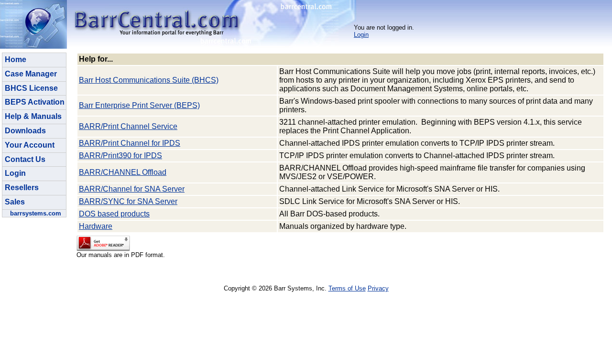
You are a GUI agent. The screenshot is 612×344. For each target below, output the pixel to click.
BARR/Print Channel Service (128, 126)
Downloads (25, 131)
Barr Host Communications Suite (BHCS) (149, 80)
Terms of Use (347, 288)
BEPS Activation (35, 102)
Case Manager (31, 74)
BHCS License (31, 88)
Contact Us (25, 159)
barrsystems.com (35, 213)
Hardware (95, 226)
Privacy (378, 288)
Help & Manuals (33, 116)
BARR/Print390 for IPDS (120, 155)
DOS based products (114, 214)
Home (15, 59)
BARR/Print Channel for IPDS (129, 143)
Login (361, 34)
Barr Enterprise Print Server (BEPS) (139, 105)
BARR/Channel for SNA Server (132, 189)
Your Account (30, 145)
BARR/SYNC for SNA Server (128, 201)
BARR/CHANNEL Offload (122, 172)
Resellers (22, 187)
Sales (15, 202)
